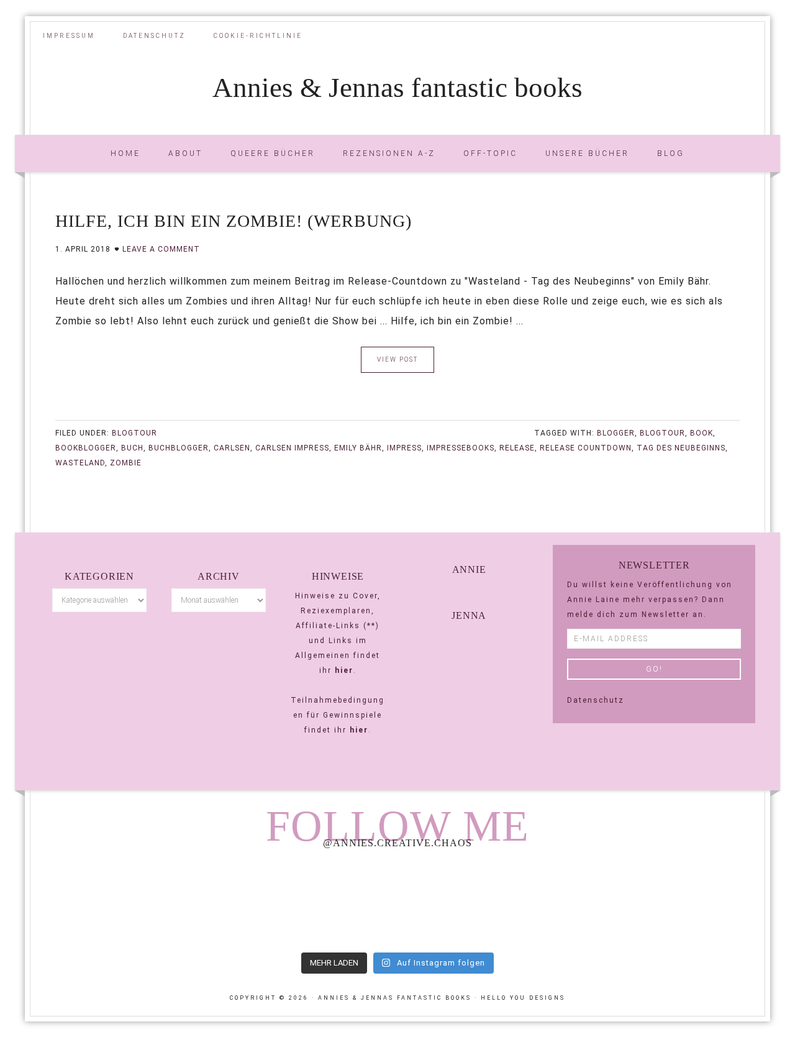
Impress (404, 448)
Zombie (126, 463)
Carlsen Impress (292, 448)
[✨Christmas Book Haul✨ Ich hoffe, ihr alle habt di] (694, 902)
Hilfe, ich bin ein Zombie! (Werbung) (233, 221)
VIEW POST (397, 359)
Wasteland (80, 463)
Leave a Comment (161, 249)
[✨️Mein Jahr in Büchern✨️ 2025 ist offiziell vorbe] (249, 902)
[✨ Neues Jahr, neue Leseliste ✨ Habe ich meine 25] (545, 902)
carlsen (232, 448)
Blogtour (134, 433)
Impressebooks (460, 448)
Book (701, 433)
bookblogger (85, 448)
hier (344, 670)
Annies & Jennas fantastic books (397, 87)
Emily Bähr (358, 448)
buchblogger (178, 448)
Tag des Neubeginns (681, 448)
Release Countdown (586, 448)
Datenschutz (595, 700)
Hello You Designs (523, 998)
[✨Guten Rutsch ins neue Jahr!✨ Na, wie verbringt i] (397, 902)
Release (517, 448)
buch (132, 448)
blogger (616, 433)
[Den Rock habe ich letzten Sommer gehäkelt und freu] (101, 902)
